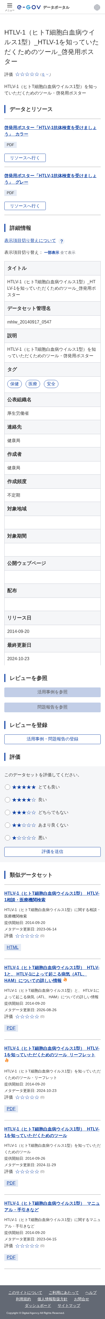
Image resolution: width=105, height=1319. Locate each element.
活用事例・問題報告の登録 (52, 739)
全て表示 (67, 252)
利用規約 (23, 1299)
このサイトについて (25, 1292)
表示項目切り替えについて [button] (30, 240)
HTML (13, 947)
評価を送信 (52, 851)
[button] (97, 7)
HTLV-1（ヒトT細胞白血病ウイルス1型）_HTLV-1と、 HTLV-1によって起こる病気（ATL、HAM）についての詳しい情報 (51, 974)
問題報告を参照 (52, 707)
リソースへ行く (25, 158)
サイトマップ (69, 1305)
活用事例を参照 (52, 692)
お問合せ (81, 1299)
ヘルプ (91, 1292)
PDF (11, 1028)
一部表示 (51, 252)
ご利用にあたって (64, 1292)
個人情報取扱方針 (52, 1299)
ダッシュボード (38, 1305)
